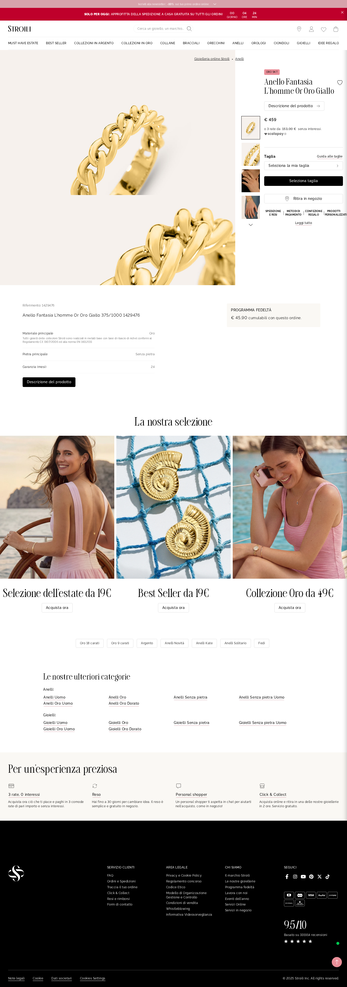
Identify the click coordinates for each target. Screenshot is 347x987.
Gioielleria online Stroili (212, 59)
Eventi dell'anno (237, 899)
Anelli (239, 59)
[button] (303, 217)
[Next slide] (251, 224)
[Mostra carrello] (336, 29)
